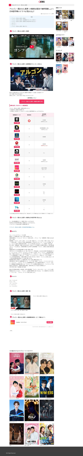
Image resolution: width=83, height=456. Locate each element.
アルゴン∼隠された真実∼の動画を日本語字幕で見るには (23, 21)
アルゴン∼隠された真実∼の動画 (18, 18)
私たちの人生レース (13, 421)
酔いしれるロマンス (43, 374)
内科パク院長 (27, 445)
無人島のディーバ (28, 398)
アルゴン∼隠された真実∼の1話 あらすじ (18, 314)
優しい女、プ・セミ (13, 374)
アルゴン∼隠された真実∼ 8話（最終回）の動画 (19, 310)
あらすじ (14, 23)
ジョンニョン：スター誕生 (29, 374)
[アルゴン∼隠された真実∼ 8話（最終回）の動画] (20, 302)
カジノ (26, 421)
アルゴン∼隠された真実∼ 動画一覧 (19, 26)
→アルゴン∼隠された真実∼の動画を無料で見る (32, 101)
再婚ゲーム (11, 445)
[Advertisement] (31, 339)
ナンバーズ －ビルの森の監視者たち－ (46, 398)
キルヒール (42, 421)
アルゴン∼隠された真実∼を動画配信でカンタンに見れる (23, 19)
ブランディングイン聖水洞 (14, 398)
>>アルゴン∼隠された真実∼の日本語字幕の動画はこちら (22, 227)
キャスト (14, 24)
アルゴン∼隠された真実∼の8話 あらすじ (40, 296)
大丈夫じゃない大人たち (44, 445)
